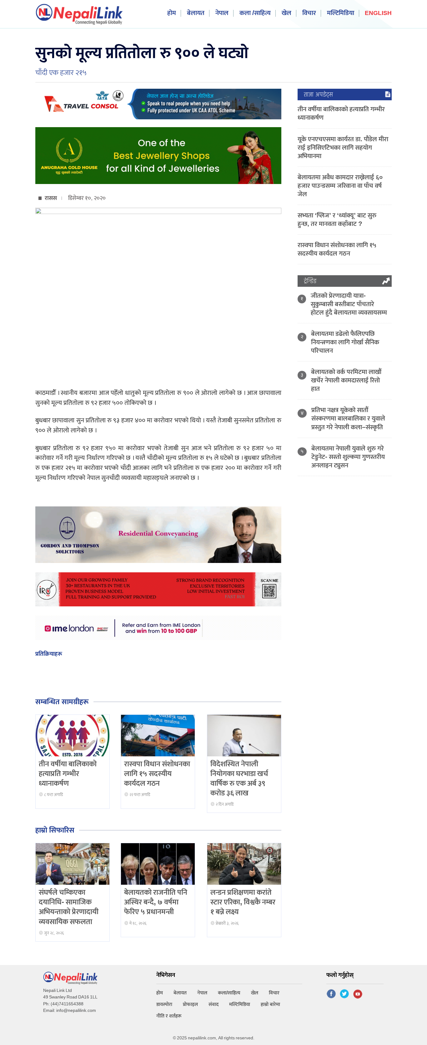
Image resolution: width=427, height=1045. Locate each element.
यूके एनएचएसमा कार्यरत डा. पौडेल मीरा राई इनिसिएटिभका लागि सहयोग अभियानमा (343, 148)
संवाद (213, 1004)
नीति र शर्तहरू (169, 1016)
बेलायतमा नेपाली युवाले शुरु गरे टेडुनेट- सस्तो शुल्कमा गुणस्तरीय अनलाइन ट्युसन (348, 457)
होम (171, 13)
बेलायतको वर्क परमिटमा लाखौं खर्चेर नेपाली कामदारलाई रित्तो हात (346, 380)
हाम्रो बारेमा (270, 1004)
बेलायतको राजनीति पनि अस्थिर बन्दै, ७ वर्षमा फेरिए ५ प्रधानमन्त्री (155, 902)
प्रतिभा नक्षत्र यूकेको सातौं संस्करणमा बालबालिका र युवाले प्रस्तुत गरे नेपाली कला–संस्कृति (348, 418)
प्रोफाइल (190, 1004)
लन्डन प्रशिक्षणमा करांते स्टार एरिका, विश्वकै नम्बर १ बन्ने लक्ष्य (242, 902)
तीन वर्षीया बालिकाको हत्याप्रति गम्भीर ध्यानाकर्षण (68, 774)
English (378, 14)
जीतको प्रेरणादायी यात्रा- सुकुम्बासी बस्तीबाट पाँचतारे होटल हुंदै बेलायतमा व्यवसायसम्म (349, 304)
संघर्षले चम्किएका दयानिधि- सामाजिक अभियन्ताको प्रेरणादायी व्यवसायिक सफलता (68, 907)
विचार (309, 13)
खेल (286, 13)
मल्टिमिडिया (340, 13)
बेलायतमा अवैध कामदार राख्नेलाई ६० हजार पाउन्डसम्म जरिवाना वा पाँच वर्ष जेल (340, 186)
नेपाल (222, 13)
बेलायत (195, 13)
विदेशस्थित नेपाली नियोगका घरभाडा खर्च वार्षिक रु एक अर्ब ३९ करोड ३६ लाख (239, 779)
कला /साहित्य (255, 13)
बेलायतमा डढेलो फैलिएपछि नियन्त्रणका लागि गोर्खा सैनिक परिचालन (345, 342)
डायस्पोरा (164, 1004)
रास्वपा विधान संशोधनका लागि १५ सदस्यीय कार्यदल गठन (157, 774)
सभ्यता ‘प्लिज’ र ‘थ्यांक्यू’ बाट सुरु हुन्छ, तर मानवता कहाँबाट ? (337, 219)
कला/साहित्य (229, 993)
